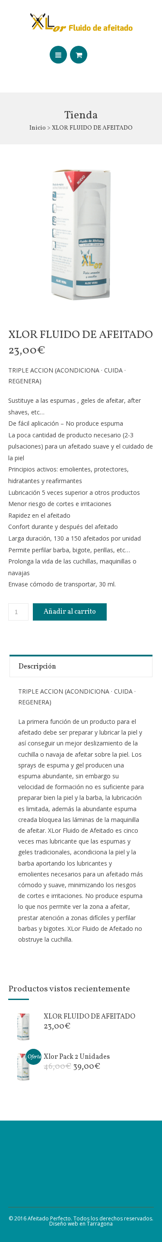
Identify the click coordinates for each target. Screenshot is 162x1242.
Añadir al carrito (70, 612)
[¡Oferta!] (23, 1080)
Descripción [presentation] (37, 667)
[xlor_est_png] (81, 235)
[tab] (81, 666)
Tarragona (100, 1223)
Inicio (37, 128)
